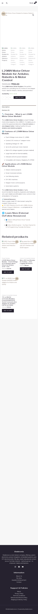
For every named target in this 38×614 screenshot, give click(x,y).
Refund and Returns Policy (19, 597)
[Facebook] (19, 567)
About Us (19, 576)
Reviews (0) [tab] (5, 110)
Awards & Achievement (19, 580)
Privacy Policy (19, 593)
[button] (7, 3)
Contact (19, 582)
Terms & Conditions (19, 595)
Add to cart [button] (8, 272)
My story (19, 578)
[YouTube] (23, 567)
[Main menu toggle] (2, 3)
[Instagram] (15, 567)
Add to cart (19, 97)
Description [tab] (6, 107)
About (19, 591)
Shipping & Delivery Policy (19, 599)
